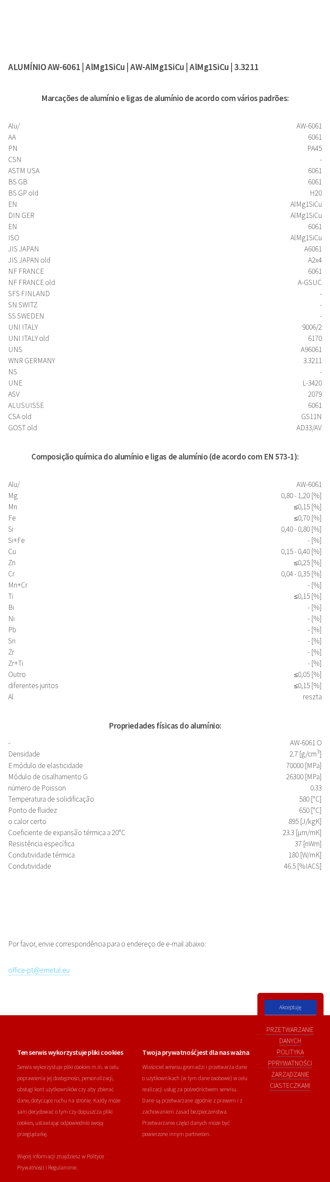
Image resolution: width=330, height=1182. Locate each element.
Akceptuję (290, 1007)
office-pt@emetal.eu (39, 970)
